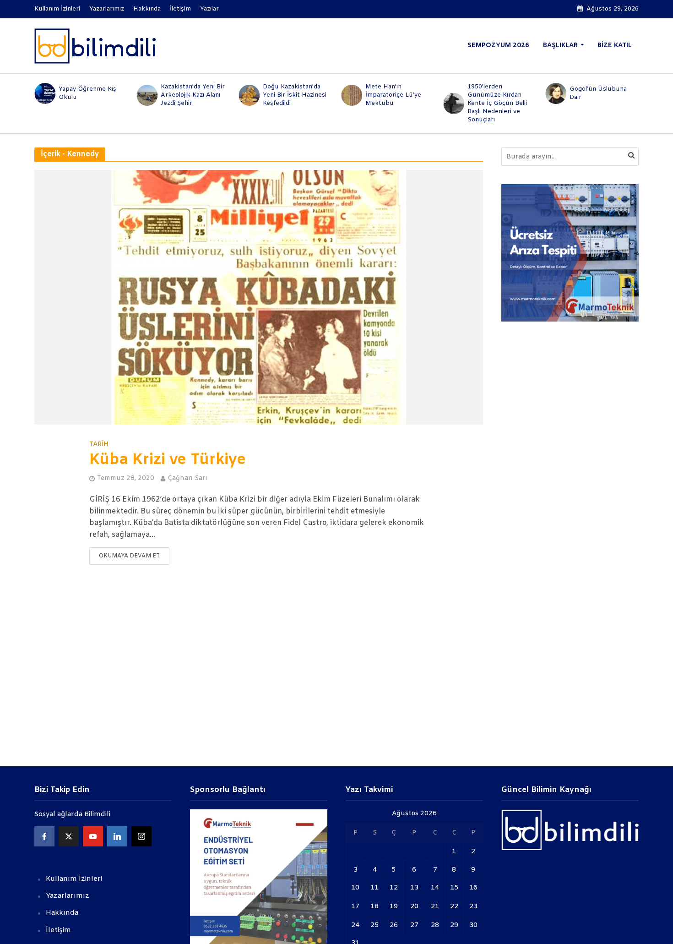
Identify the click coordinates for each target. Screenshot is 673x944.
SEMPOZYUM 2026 (498, 45)
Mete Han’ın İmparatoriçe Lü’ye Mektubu (393, 95)
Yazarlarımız (106, 9)
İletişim (180, 9)
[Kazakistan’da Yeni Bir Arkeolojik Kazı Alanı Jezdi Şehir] (146, 95)
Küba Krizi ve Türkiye (167, 460)
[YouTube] (93, 836)
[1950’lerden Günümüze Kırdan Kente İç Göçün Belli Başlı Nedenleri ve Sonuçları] (453, 103)
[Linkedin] (117, 836)
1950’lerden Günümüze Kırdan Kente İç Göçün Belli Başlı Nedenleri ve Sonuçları (497, 103)
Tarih (99, 445)
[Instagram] (141, 836)
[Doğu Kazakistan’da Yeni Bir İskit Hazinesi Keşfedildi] (249, 95)
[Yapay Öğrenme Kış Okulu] (44, 93)
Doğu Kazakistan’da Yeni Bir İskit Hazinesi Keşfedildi (294, 95)
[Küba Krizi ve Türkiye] (258, 297)
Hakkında (147, 9)
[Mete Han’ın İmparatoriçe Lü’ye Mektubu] (351, 95)
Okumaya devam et (129, 556)
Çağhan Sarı (187, 478)
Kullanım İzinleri (57, 9)
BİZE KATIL (614, 45)
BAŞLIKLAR (560, 45)
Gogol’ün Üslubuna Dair (598, 93)
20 (414, 906)
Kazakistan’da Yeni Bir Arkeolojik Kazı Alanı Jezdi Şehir (193, 95)
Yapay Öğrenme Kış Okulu (87, 93)
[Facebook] (44, 836)
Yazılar (209, 9)
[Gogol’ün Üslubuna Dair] (555, 93)
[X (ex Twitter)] (69, 836)
